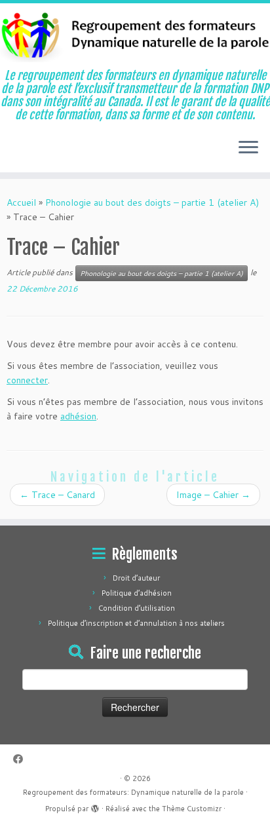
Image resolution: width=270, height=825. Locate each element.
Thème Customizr (192, 808)
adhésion (78, 416)
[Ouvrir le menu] (248, 149)
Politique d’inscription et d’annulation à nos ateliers (136, 623)
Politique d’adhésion (137, 593)
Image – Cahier (213, 494)
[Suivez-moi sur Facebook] (21, 759)
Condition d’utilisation (136, 608)
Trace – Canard (57, 494)
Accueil (21, 202)
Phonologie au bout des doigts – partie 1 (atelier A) (152, 202)
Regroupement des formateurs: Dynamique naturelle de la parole (133, 792)
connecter (27, 380)
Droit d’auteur (136, 578)
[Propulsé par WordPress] (95, 806)
